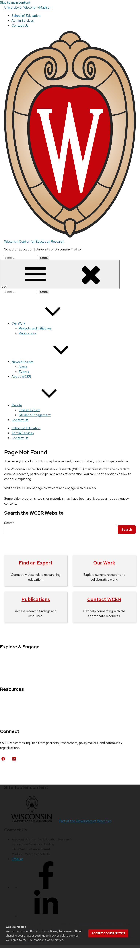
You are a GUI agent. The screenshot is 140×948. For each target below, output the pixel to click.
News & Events (22, 362)
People (16, 405)
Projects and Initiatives (35, 328)
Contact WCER (104, 599)
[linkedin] (46, 916)
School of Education (25, 15)
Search (9, 523)
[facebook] (46, 887)
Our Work (18, 323)
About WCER (21, 376)
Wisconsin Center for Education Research (34, 241)
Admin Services (22, 20)
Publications (27, 333)
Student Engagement (35, 415)
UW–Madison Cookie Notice (45, 940)
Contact (10, 772)
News (23, 367)
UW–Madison (27, 7)
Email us (17, 859)
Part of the (85, 821)
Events (24, 372)
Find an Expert (29, 410)
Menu (4, 287)
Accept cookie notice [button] (108, 933)
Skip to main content (15, 2)
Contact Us (19, 25)
